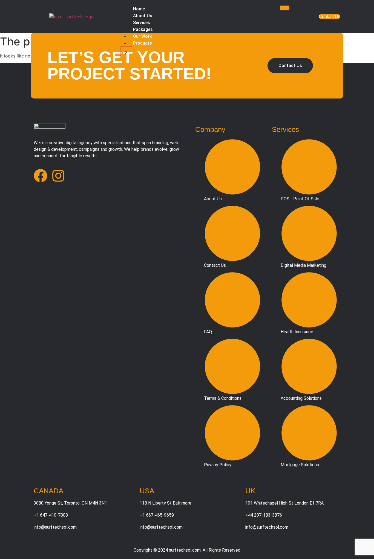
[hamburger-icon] (284, 7)
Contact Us (329, 16)
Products (142, 43)
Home (139, 8)
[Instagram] (58, 176)
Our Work (142, 36)
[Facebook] (40, 176)
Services (141, 22)
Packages (143, 29)
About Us (142, 15)
